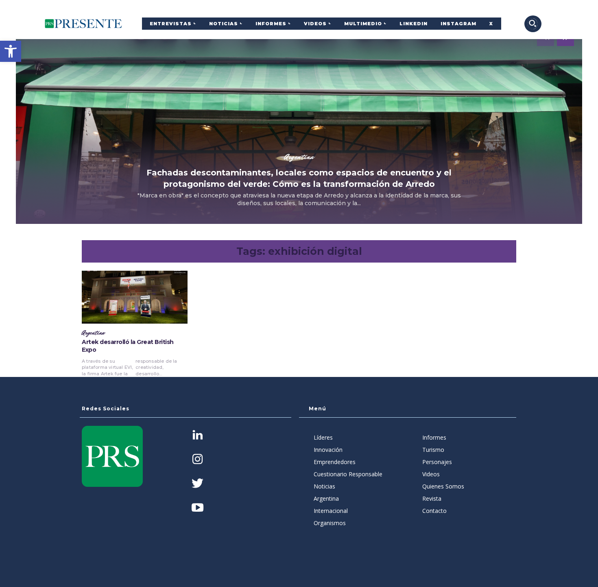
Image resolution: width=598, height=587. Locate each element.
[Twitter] (197, 484)
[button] (10, 51)
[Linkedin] (197, 436)
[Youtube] (197, 508)
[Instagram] (197, 460)
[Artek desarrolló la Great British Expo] (135, 297)
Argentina (299, 157)
